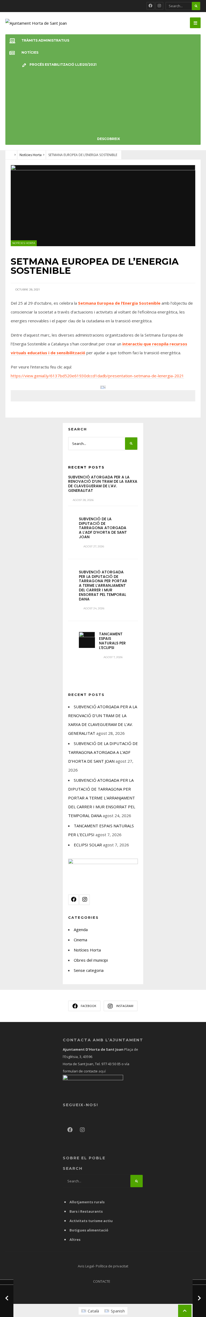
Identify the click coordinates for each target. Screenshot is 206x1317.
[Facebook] (150, 6)
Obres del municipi (91, 960)
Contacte (101, 1281)
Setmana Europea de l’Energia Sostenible (119, 303)
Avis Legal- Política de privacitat (103, 1266)
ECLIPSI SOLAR (88, 844)
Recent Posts (86, 467)
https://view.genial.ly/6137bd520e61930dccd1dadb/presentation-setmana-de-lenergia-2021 (97, 375)
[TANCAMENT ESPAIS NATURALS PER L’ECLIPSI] (87, 640)
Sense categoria (89, 970)
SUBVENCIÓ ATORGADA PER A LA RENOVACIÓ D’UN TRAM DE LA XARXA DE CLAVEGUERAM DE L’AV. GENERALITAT (102, 483)
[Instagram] (159, 6)
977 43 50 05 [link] (111, 1063)
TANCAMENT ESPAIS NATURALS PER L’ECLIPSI (112, 640)
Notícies (29, 52)
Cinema (80, 939)
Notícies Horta (31, 155)
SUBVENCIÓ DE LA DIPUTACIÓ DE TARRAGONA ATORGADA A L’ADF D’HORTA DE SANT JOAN (103, 528)
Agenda (81, 929)
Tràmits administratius (45, 40)
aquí (102, 1071)
